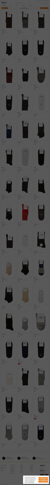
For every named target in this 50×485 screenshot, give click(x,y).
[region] (36, 480)
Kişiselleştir (43, 481)
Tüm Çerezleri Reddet (43, 479)
